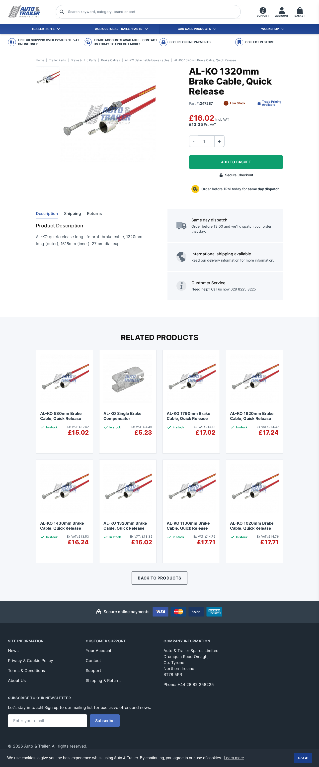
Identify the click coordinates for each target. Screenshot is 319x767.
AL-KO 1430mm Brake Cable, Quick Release (62, 526)
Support (93, 670)
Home (40, 60)
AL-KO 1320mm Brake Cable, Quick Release (125, 526)
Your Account (98, 650)
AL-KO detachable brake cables (147, 60)
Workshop (270, 29)
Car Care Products (194, 29)
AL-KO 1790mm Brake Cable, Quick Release (188, 416)
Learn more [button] (234, 758)
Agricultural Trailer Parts (118, 29)
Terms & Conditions (26, 670)
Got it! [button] (303, 758)
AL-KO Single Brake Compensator (122, 416)
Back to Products (159, 577)
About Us (17, 680)
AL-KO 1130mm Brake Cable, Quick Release (188, 526)
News (13, 650)
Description (47, 213)
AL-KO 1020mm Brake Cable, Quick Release (252, 526)
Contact (93, 660)
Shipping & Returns (103, 680)
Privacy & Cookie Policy (30, 660)
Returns (94, 213)
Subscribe (104, 720)
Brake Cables (110, 60)
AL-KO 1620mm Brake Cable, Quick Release (252, 416)
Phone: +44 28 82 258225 (188, 684)
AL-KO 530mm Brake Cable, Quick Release (61, 416)
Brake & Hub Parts (83, 60)
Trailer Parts (43, 29)
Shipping (72, 213)
